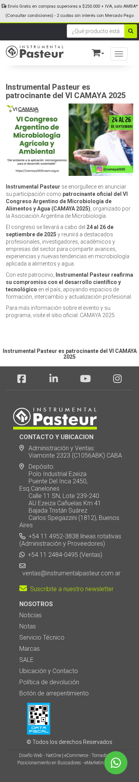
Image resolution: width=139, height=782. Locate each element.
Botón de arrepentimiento (54, 693)
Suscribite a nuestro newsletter (70, 589)
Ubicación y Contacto (48, 671)
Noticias (30, 615)
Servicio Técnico (41, 637)
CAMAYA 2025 (97, 315)
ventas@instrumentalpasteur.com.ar (69, 573)
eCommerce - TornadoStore (91, 755)
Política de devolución (49, 682)
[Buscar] (130, 31)
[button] (94, 51)
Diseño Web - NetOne (40, 755)
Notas (27, 626)
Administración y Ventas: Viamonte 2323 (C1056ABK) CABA (70, 451)
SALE (26, 659)
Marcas (29, 648)
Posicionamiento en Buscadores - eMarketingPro (65, 762)
